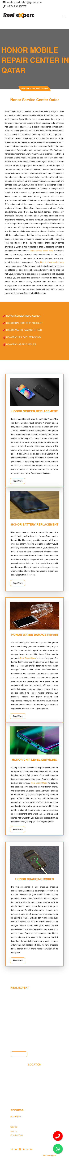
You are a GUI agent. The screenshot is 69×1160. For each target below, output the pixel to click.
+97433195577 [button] (15, 6)
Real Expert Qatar (28, 658)
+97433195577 (24, 1127)
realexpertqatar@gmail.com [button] (24, 2)
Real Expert (15, 1117)
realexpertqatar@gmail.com (30, 1131)
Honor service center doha (41, 251)
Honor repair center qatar (52, 262)
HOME (23, 88)
